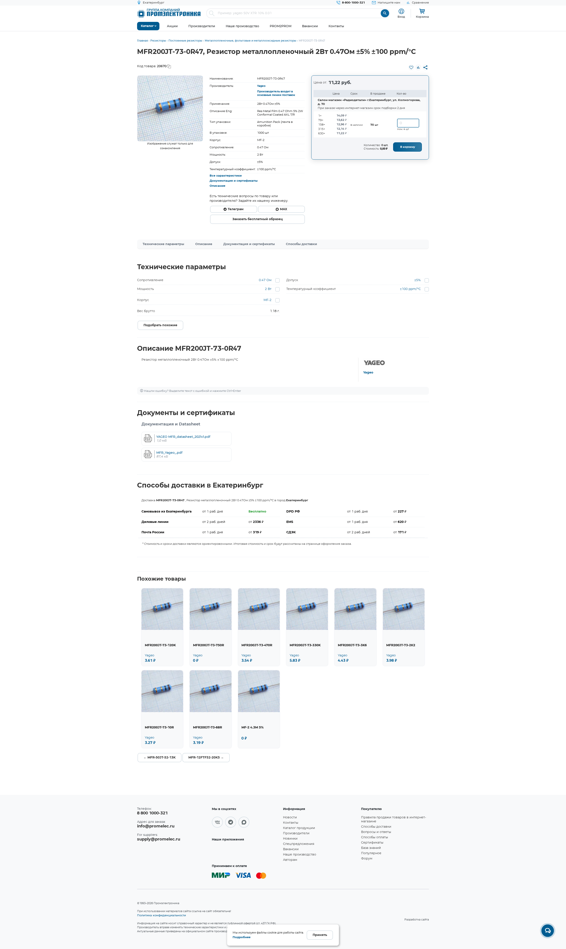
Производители (296, 833)
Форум (366, 858)
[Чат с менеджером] (547, 930)
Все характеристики (226, 175)
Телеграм (235, 209)
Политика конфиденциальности (161, 915)
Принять (320, 935)
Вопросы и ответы (376, 832)
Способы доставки (301, 244)
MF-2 (268, 300)
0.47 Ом (265, 280)
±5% (417, 280)
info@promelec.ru (155, 826)
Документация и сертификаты (234, 180)
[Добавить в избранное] (411, 67)
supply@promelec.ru (158, 839)
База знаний (371, 848)
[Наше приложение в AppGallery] (246, 852)
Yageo (261, 86)
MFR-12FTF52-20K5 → (206, 757)
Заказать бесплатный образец (257, 219)
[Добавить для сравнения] (418, 67)
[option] (170, 108)
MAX (283, 209)
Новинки (290, 838)
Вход (401, 16)
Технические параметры (163, 244)
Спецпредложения (298, 844)
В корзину (407, 147)
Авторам (290, 859)
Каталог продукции (299, 828)
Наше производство (299, 854)
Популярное (371, 853)
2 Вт (268, 289)
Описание (217, 186)
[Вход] (401, 11)
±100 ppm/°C (410, 289)
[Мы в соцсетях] (217, 822)
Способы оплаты (374, 837)
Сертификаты (372, 842)
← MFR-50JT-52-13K (159, 757)
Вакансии (291, 849)
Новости (290, 817)
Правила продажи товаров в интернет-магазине (393, 819)
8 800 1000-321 (152, 813)
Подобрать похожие (160, 325)
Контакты (290, 822)
